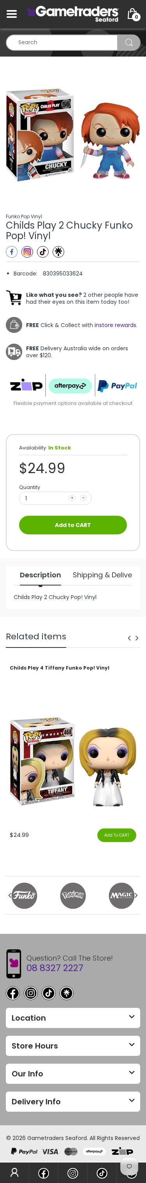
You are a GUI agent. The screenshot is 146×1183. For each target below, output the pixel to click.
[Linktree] (58, 252)
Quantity (29, 487)
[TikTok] (49, 993)
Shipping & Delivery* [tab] (107, 575)
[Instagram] (27, 252)
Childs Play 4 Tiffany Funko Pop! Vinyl (59, 668)
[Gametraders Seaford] (73, 13)
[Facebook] (12, 252)
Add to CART (73, 525)
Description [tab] (40, 575)
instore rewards (115, 325)
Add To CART (116, 835)
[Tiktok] (43, 252)
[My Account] (14, 1173)
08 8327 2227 (54, 968)
